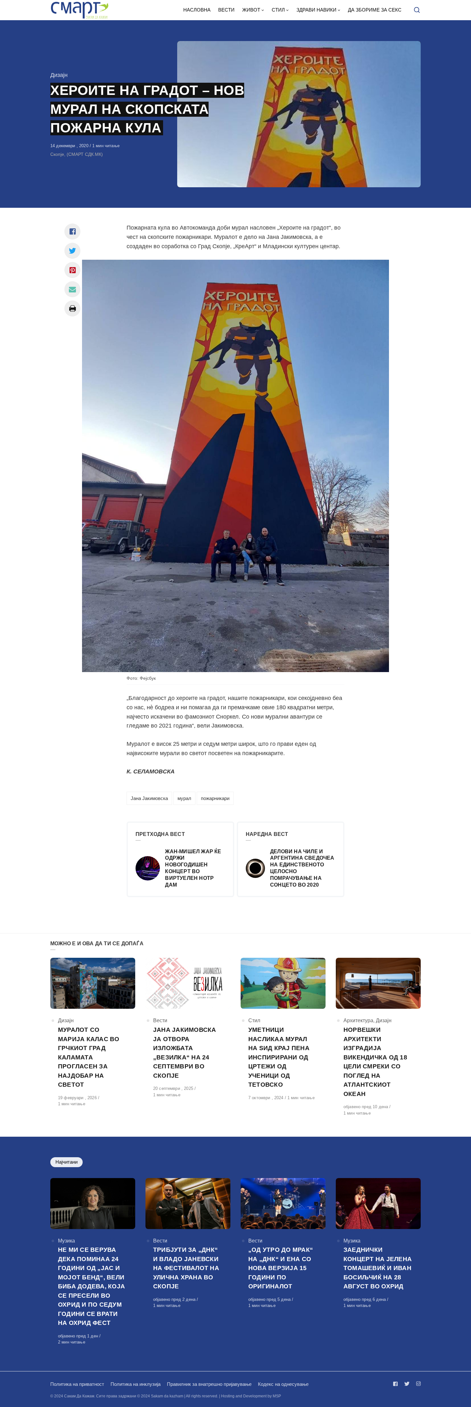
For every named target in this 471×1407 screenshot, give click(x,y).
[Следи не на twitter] (407, 1383)
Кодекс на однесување (283, 1384)
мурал (184, 798)
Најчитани (66, 1162)
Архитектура (358, 1020)
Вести (160, 1020)
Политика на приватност (77, 1384)
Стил (254, 1020)
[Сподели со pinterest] (72, 270)
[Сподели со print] (72, 308)
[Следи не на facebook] (396, 1383)
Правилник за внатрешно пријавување (209, 1384)
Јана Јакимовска (149, 798)
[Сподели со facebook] (72, 231)
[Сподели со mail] (72, 289)
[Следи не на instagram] (417, 1383)
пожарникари (215, 798)
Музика (66, 1240)
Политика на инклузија (136, 1384)
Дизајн (59, 75)
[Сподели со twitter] (72, 251)
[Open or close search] (417, 10)
